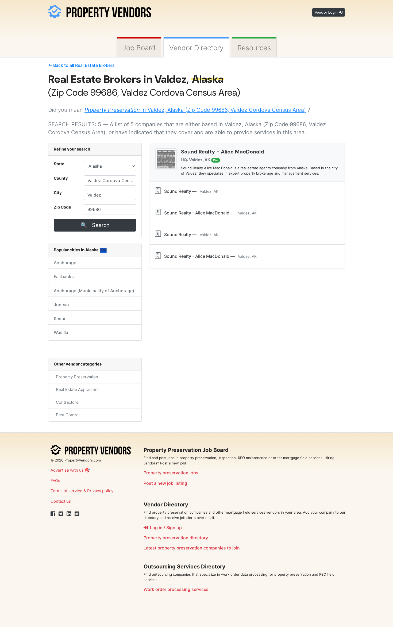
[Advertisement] (247, 299)
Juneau (61, 304)
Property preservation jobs (171, 472)
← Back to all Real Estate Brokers (81, 65)
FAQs (55, 480)
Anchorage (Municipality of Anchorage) (94, 290)
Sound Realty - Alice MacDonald (222, 151)
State (59, 163)
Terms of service (66, 490)
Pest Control (67, 414)
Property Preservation (76, 376)
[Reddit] (77, 514)
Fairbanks (64, 276)
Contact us (61, 501)
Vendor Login (327, 12)
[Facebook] (53, 514)
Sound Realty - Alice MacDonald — (209, 213)
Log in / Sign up (165, 527)
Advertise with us (67, 470)
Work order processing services (176, 589)
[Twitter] (61, 514)
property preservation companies (191, 548)
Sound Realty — (189, 191)
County (61, 178)
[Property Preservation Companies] (99, 10)
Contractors (66, 402)
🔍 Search (95, 225)
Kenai (59, 318)
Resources (254, 48)
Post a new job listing (165, 483)
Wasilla (61, 332)
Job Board (138, 48)
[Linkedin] (69, 514)
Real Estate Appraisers (76, 389)
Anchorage (65, 262)
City (58, 192)
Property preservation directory (176, 537)
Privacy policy (100, 490)
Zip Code (62, 207)
